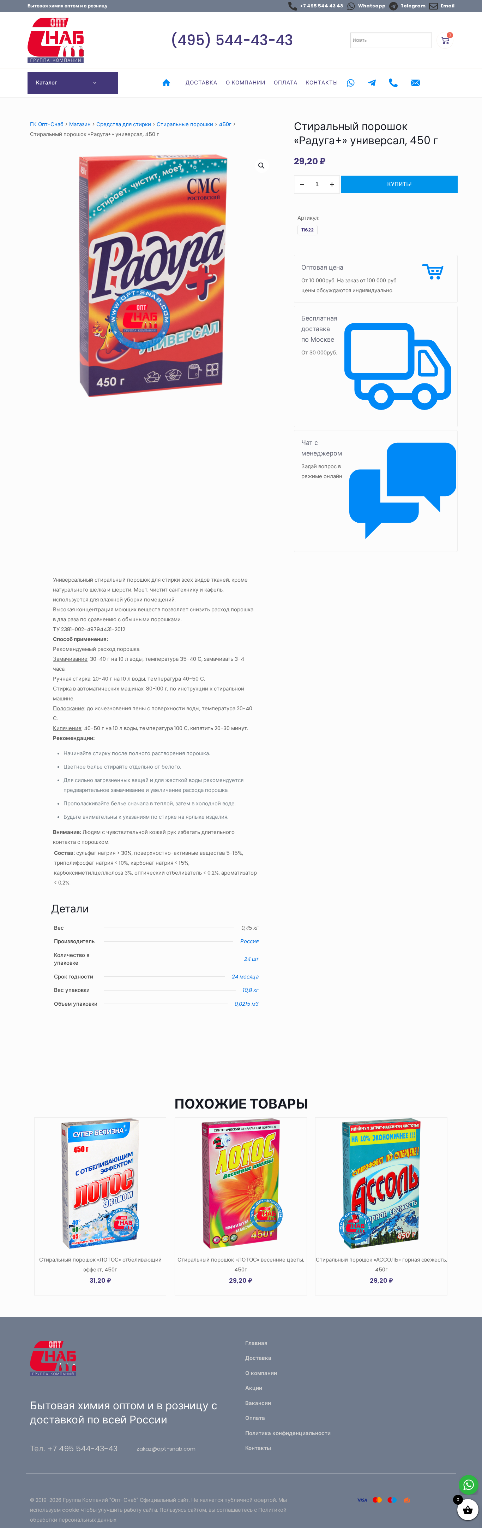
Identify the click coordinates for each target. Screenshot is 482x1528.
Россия (249, 941)
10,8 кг (251, 990)
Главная (256, 1343)
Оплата (255, 1418)
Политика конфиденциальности (288, 1433)
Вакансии (258, 1403)
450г (225, 124)
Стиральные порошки (185, 124)
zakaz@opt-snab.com (166, 1448)
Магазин (80, 124)
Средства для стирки (123, 124)
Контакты (258, 1448)
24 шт (251, 959)
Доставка (258, 1358)
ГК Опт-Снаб (47, 124)
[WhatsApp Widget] (468, 1485)
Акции (253, 1388)
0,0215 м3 (247, 1003)
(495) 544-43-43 (231, 40)
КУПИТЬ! (399, 184)
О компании (261, 1373)
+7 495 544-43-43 (82, 1448)
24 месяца (245, 976)
